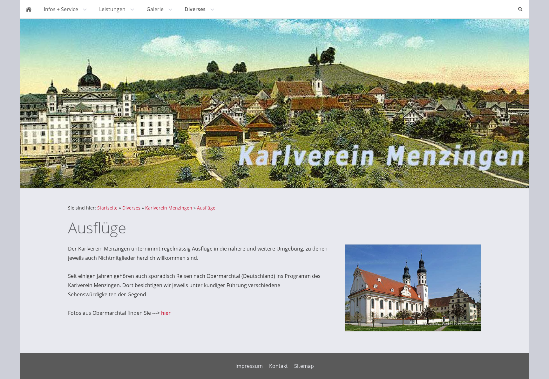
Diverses (131, 208)
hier (166, 312)
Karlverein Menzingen (168, 208)
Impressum (249, 365)
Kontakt (278, 365)
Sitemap (304, 365)
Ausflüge (206, 208)
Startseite (107, 208)
